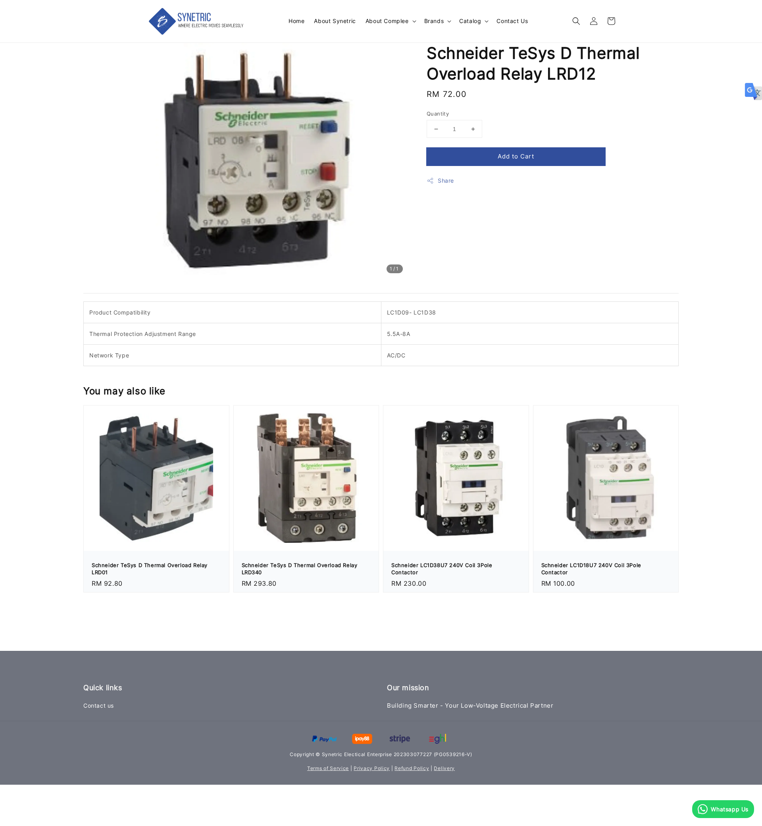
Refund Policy (411, 768)
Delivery (444, 768)
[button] (576, 21)
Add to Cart (516, 156)
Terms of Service (328, 768)
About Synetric (335, 20)
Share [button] (446, 180)
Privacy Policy (372, 768)
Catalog (470, 20)
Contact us (98, 705)
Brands (434, 20)
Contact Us (512, 20)
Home (296, 20)
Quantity (438, 113)
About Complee (387, 20)
